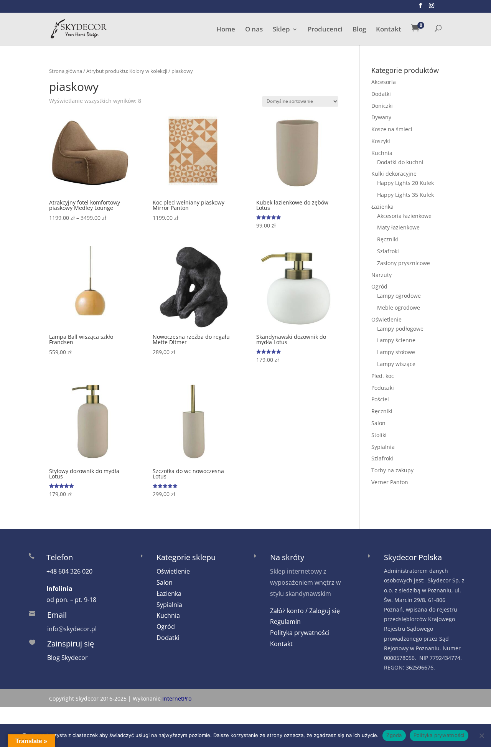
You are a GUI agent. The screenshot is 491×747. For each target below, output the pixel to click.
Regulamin (285, 621)
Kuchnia (381, 153)
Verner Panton (389, 482)
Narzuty (381, 275)
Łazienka (382, 206)
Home (225, 29)
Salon (378, 423)
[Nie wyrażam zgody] (481, 735)
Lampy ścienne (396, 340)
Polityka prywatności (300, 632)
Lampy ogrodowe (399, 295)
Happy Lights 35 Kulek (405, 194)
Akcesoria (383, 82)
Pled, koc (382, 375)
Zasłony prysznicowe (403, 263)
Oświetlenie (386, 319)
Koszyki (380, 141)
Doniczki (382, 105)
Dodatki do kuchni (400, 162)
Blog (359, 29)
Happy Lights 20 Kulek (405, 182)
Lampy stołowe (396, 352)
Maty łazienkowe (398, 227)
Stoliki (379, 435)
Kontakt (388, 29)
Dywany (381, 117)
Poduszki (382, 387)
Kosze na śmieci (391, 129)
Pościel (380, 399)
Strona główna (65, 71)
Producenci (325, 29)
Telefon (59, 557)
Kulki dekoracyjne (394, 173)
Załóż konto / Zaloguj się (305, 611)
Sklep (281, 29)
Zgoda (394, 735)
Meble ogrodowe (398, 307)
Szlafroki (388, 251)
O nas (254, 29)
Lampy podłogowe (400, 328)
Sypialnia (383, 446)
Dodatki (381, 93)
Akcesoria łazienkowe (404, 215)
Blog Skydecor (67, 657)
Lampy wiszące (396, 364)
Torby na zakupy (392, 470)
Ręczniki (387, 239)
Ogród (379, 286)
